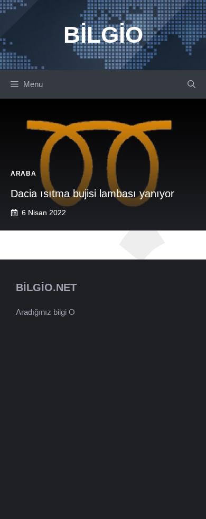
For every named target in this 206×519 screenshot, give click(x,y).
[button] (191, 84)
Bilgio (103, 34)
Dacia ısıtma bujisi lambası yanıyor (92, 193)
